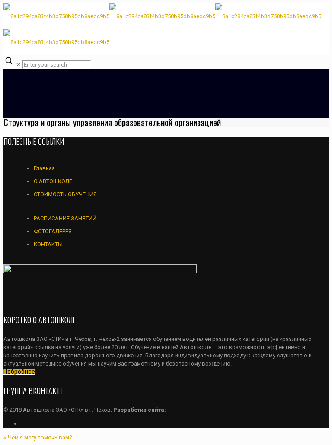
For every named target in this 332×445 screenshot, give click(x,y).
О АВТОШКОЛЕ (53, 181)
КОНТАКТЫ (48, 244)
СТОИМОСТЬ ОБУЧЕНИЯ (65, 194)
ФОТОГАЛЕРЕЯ (53, 231)
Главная (44, 168)
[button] (37, 437)
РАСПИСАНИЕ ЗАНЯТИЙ (65, 218)
